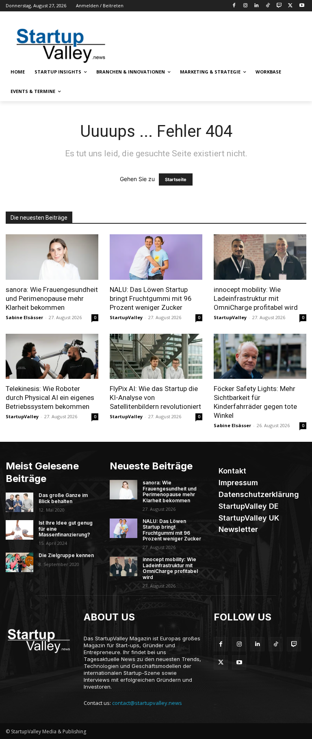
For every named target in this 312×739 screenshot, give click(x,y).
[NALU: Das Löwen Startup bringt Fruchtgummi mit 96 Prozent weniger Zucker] (156, 257)
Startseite (175, 179)
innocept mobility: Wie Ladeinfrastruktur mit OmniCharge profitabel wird (256, 298)
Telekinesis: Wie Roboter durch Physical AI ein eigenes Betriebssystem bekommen (50, 398)
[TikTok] (268, 6)
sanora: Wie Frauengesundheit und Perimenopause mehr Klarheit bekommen (52, 298)
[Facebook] (233, 6)
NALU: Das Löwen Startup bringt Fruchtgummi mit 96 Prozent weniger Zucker (151, 298)
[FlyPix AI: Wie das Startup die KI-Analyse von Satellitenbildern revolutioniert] (156, 356)
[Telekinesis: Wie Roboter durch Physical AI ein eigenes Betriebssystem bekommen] (52, 356)
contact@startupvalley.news (147, 703)
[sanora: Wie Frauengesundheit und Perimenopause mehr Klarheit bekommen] (52, 257)
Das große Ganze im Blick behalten (63, 498)
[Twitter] (290, 6)
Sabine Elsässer (24, 317)
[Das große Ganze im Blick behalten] (19, 502)
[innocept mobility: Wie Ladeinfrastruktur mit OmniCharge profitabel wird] (260, 257)
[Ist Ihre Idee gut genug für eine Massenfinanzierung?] (19, 530)
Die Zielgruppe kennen (66, 555)
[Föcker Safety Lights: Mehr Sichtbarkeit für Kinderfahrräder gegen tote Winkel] (260, 356)
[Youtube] (301, 6)
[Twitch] (279, 6)
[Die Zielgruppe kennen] (19, 562)
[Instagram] (245, 6)
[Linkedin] (256, 6)
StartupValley (126, 317)
